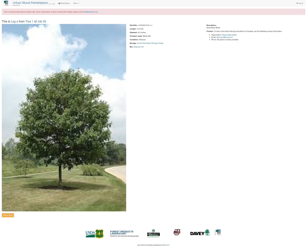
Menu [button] (76, 3)
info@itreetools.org (90, 12)
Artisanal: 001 (139, 47)
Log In (300, 3)
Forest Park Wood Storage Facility (150, 43)
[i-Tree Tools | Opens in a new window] (218, 232)
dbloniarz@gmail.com (224, 37)
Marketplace (65, 3)
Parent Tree (7, 215)
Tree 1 (29, 21)
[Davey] (200, 232)
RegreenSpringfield (229, 35)
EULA (167, 245)
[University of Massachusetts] (177, 232)
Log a (14, 21)
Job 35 (42, 21)
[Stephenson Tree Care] (153, 234)
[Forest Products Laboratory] (124, 233)
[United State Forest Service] (95, 234)
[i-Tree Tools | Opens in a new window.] (6, 3)
